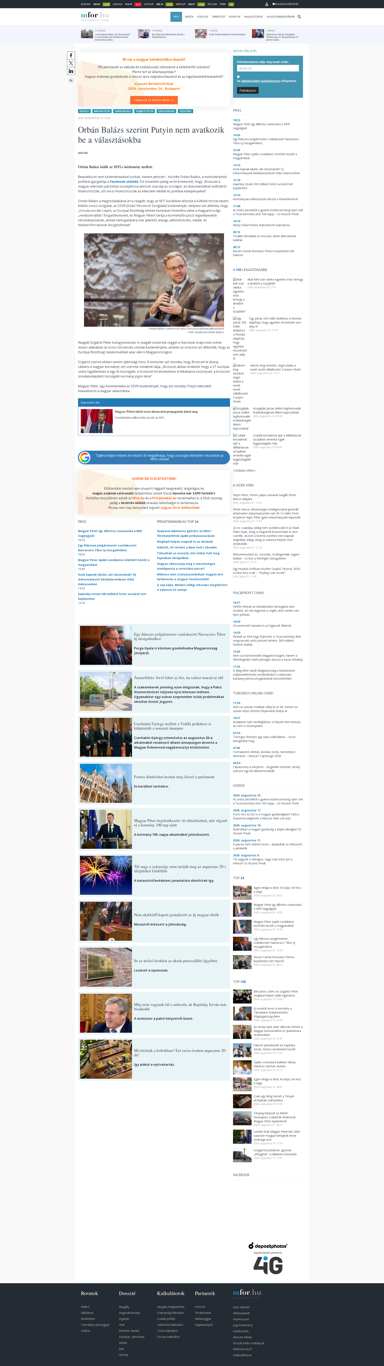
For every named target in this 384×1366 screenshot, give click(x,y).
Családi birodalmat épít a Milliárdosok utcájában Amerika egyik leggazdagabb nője (277, 439)
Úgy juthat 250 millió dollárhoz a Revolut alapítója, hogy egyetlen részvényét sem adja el (275, 322)
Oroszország (166, 111)
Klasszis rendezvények (281, 16)
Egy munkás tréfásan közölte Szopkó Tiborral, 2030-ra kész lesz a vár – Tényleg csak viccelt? (267, 571)
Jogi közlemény (243, 1325)
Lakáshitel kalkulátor (170, 1325)
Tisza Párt (185, 111)
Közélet (84, 111)
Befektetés (88, 1319)
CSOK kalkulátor (167, 1331)
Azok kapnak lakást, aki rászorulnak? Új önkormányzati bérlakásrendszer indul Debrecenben (107, 579)
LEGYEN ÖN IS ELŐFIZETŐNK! (154, 479)
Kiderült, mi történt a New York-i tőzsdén (187, 547)
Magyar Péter (102, 111)
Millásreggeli (203, 1319)
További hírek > (244, 470)
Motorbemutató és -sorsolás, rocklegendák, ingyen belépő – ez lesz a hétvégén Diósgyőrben (266, 556)
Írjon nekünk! (241, 1307)
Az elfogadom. (267, 81)
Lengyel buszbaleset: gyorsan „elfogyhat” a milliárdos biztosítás (275, 1152)
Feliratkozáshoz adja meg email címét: (263, 62)
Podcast (202, 16)
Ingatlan (124, 1319)
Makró (85, 1307)
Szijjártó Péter (144, 111)
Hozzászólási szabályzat (248, 1343)
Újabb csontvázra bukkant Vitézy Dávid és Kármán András (275, 1064)
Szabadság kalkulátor (170, 1313)
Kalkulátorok (253, 16)
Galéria (85, 1331)
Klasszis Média (242, 1337)
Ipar (121, 1349)
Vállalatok (87, 1313)
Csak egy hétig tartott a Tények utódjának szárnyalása (274, 1098)
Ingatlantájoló (204, 1325)
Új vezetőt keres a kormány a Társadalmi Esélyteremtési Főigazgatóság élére (273, 1012)
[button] (266, 4)
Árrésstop (218, 16)
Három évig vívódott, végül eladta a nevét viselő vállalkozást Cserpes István (275, 367)
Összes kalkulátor (168, 1337)
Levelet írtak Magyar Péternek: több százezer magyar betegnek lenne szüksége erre (277, 1135)
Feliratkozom (248, 90)
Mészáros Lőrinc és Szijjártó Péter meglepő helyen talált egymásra (276, 993)
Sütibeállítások (242, 1355)
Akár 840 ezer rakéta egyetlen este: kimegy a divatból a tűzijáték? (275, 281)
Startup (123, 1355)
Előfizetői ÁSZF (242, 1349)
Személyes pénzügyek (95, 1325)
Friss (176, 16)
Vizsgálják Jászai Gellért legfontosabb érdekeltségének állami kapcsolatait (277, 410)
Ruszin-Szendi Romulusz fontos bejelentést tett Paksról (274, 959)
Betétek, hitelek (129, 1331)
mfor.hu (200, 1307)
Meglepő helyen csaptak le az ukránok (185, 541)
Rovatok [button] (234, 16)
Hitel (122, 1325)
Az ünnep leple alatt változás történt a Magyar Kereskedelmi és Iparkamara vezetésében (278, 1031)
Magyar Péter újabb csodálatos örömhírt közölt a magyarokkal (274, 924)
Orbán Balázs (123, 111)
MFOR (94, 17)
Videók (189, 16)
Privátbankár (203, 1313)
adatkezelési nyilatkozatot (261, 81)
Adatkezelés (241, 1331)
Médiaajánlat (241, 1313)
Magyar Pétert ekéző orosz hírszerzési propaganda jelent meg (156, 411)
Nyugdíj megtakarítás (171, 1307)
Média (123, 1343)
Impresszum (241, 1319)
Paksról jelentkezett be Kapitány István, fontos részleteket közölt (274, 1047)
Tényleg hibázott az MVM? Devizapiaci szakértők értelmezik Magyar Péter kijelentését (275, 1117)
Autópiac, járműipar (132, 1337)
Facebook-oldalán (124, 181)
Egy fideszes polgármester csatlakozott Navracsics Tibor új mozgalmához (274, 943)
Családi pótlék (166, 1319)
